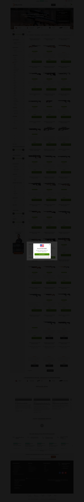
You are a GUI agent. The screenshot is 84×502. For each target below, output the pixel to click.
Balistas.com (44, 251)
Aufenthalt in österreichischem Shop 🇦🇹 (42, 256)
